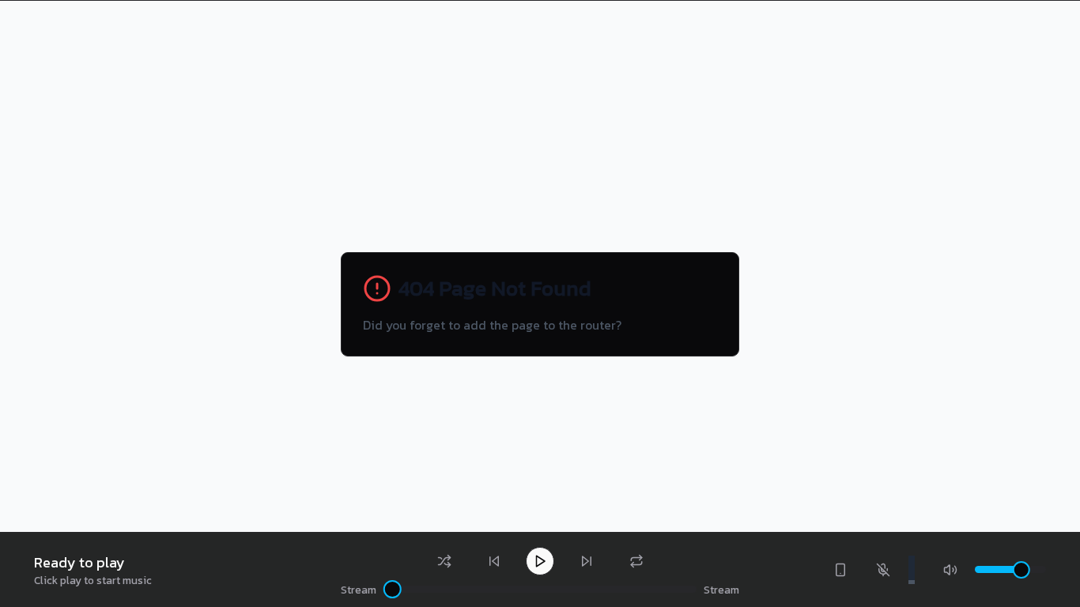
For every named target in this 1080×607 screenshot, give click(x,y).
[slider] (392, 589)
